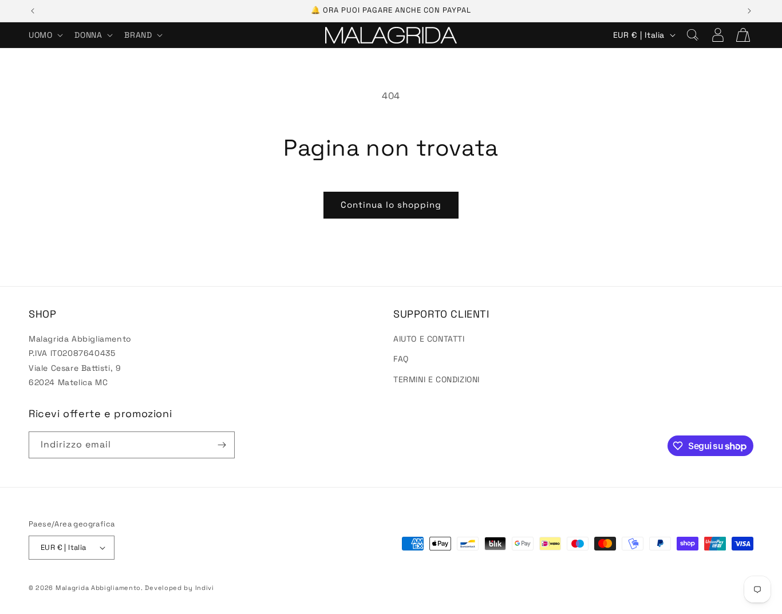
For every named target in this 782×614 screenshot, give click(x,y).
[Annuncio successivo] (749, 11)
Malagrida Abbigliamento (98, 588)
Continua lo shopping (391, 204)
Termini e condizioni (436, 379)
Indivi (204, 588)
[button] (45, 35)
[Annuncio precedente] (32, 11)
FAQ (401, 359)
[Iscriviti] (221, 444)
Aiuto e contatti (429, 339)
